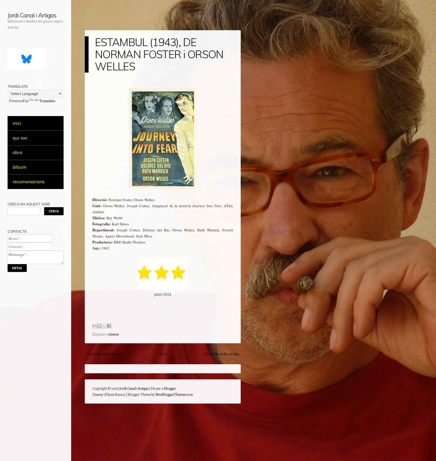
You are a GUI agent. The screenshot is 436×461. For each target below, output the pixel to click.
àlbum (19, 167)
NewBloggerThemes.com (174, 394)
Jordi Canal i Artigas (32, 15)
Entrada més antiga (222, 353)
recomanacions (29, 182)
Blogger (170, 388)
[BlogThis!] (99, 325)
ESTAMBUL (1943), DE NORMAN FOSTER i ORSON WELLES (159, 54)
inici (17, 123)
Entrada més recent (103, 353)
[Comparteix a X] (104, 325)
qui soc (20, 138)
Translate (47, 100)
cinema (113, 334)
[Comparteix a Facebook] (109, 325)
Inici (163, 353)
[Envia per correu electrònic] (94, 325)
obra (17, 152)
